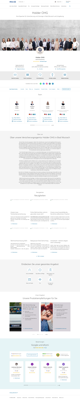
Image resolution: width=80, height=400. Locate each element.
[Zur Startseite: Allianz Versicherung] (13, 2)
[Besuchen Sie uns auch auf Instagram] (47, 84)
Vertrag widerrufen (13, 392)
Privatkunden (21, 1)
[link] (40, 76)
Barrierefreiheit (31, 397)
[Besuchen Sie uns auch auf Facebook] (44, 84)
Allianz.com (61, 397)
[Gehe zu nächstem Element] (52, 125)
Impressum (19, 397)
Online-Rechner (55, 397)
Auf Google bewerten (32, 354)
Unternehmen (48, 397)
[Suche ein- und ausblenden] (69, 6)
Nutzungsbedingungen (40, 397)
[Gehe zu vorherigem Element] (27, 125)
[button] (40, 50)
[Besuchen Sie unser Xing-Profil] (50, 84)
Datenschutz (24, 397)
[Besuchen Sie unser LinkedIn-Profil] (53, 84)
